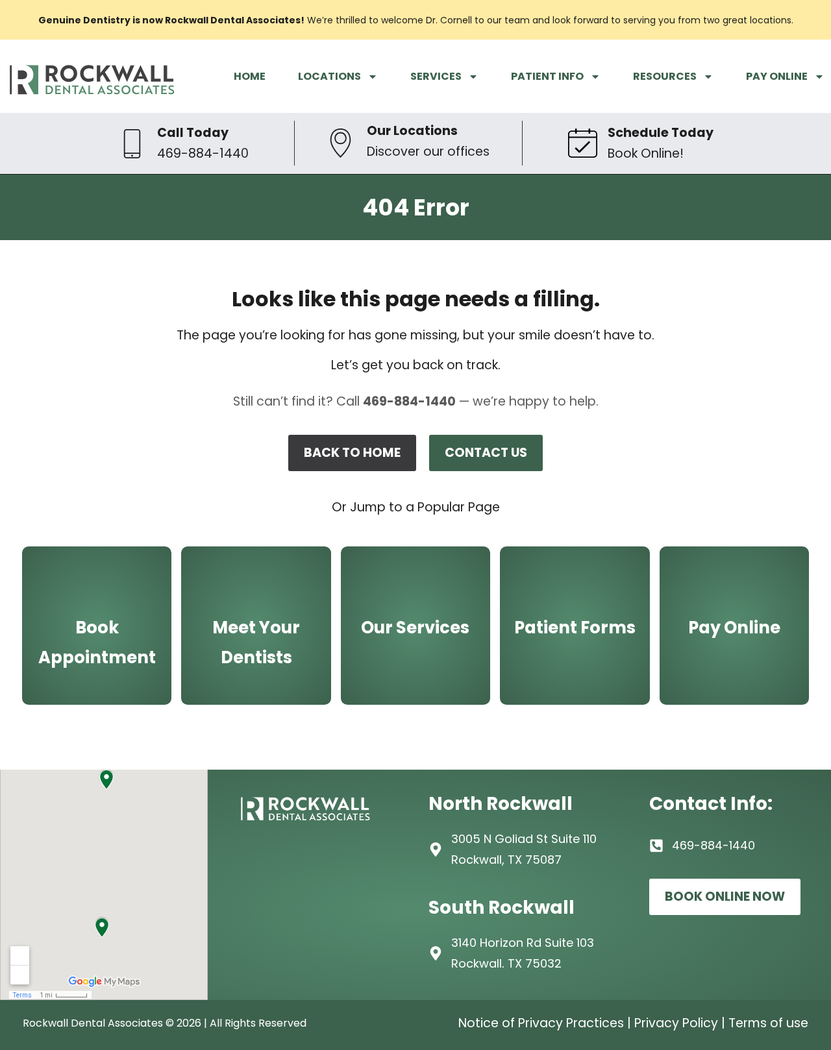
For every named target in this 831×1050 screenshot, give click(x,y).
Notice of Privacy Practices (541, 1023)
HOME (250, 76)
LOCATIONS (329, 76)
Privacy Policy (676, 1023)
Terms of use (768, 1023)
